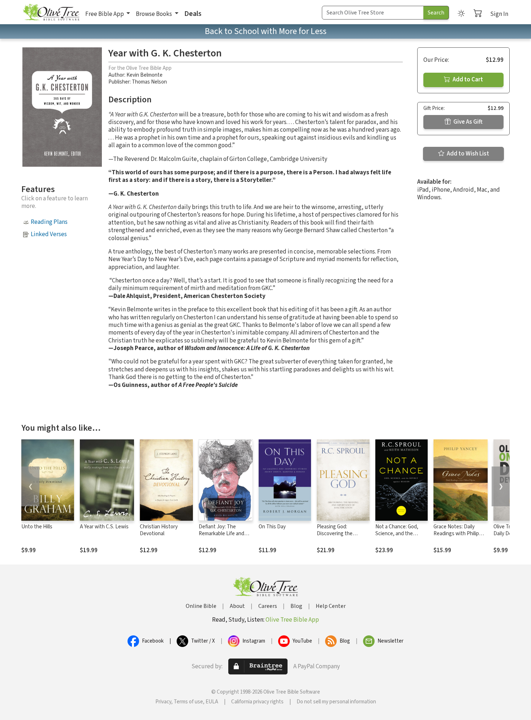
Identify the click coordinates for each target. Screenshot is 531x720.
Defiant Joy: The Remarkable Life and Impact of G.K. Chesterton (221, 537)
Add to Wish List (467, 153)
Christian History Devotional (159, 530)
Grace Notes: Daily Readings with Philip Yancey (456, 533)
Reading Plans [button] (49, 222)
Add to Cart (467, 79)
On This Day (272, 527)
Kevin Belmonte (144, 75)
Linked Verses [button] (49, 234)
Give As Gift (467, 122)
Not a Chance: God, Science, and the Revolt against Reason (400, 533)
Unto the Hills (36, 527)
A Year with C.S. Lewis (104, 527)
